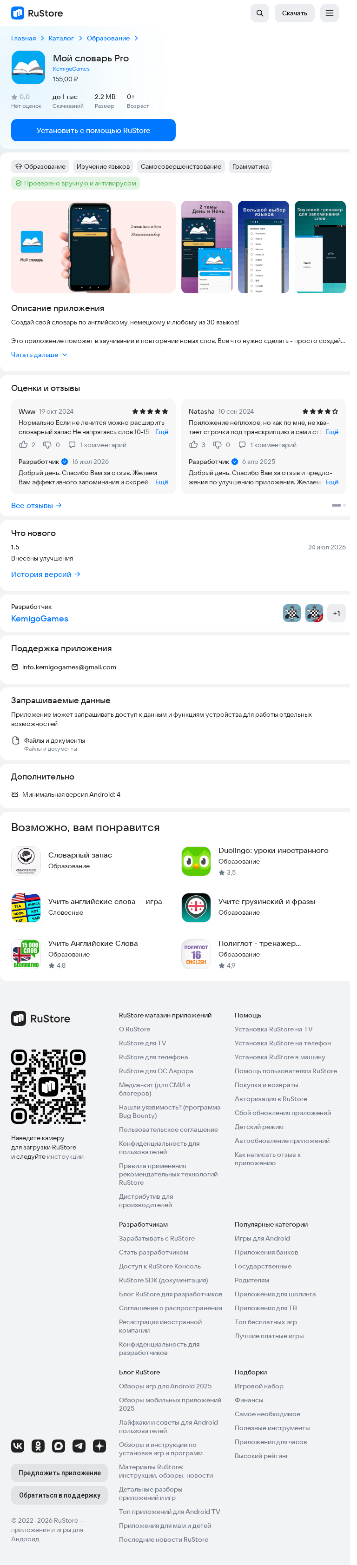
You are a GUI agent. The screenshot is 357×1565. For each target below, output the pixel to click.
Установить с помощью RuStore (94, 130)
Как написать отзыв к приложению (268, 1158)
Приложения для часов (271, 1442)
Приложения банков (266, 1252)
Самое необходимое (267, 1414)
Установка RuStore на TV (274, 1029)
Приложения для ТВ (266, 1308)
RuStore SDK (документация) (163, 1280)
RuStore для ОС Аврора (156, 1071)
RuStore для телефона (153, 1057)
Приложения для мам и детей (165, 1525)
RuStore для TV (142, 1043)
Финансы (249, 1400)
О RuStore (134, 1029)
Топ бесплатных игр (266, 1322)
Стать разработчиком (153, 1252)
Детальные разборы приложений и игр (151, 1493)
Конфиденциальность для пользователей (159, 1147)
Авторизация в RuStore (271, 1099)
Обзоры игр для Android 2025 (165, 1386)
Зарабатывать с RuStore (157, 1238)
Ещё (161, 432)
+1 (336, 613)
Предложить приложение (60, 1473)
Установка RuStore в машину (280, 1057)
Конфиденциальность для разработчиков (159, 1348)
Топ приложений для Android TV (169, 1511)
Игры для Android (262, 1238)
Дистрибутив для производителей (146, 1200)
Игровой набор (259, 1386)
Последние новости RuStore (163, 1539)
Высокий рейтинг (262, 1456)
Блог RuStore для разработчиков (171, 1294)
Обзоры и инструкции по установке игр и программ (161, 1448)
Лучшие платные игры (269, 1336)
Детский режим (259, 1127)
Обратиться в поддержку (59, 1495)
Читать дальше (34, 354)
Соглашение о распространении (170, 1308)
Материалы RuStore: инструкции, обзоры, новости (166, 1471)
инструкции (65, 1156)
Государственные (263, 1266)
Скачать (294, 13)
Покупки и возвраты (266, 1085)
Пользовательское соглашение (168, 1129)
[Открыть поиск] (260, 13)
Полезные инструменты (272, 1428)
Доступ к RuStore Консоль (160, 1266)
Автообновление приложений (282, 1140)
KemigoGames (71, 68)
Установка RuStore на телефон (283, 1043)
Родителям (252, 1280)
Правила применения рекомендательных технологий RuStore (168, 1174)
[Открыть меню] (329, 13)
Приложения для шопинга (275, 1294)
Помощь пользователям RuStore (286, 1071)
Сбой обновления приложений (283, 1113)
